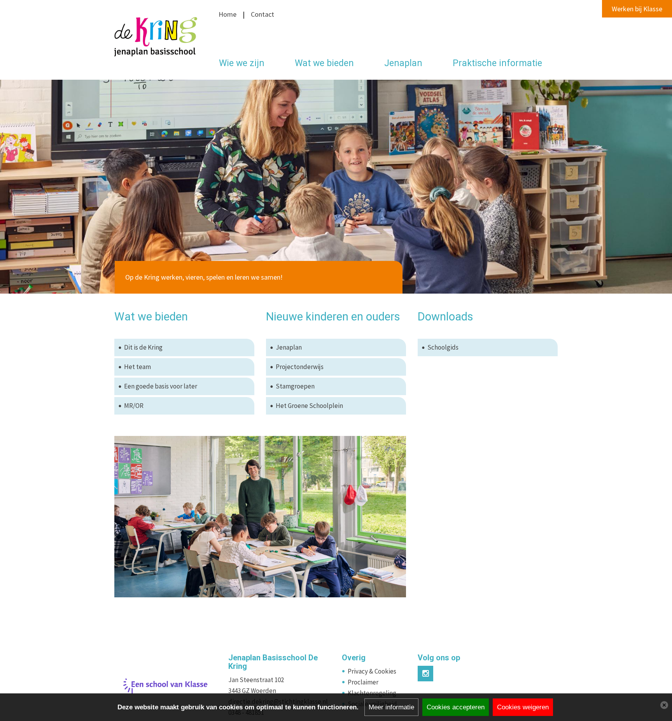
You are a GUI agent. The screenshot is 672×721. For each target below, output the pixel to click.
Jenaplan (403, 63)
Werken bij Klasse (637, 8)
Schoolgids (442, 347)
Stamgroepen (295, 386)
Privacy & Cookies (372, 671)
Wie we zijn (241, 63)
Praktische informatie (497, 63)
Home (227, 14)
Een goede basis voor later (160, 386)
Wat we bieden (324, 63)
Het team (137, 366)
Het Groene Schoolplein (309, 405)
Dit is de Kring (143, 347)
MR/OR (134, 405)
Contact (261, 14)
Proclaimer (363, 682)
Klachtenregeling (372, 693)
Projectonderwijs (300, 366)
